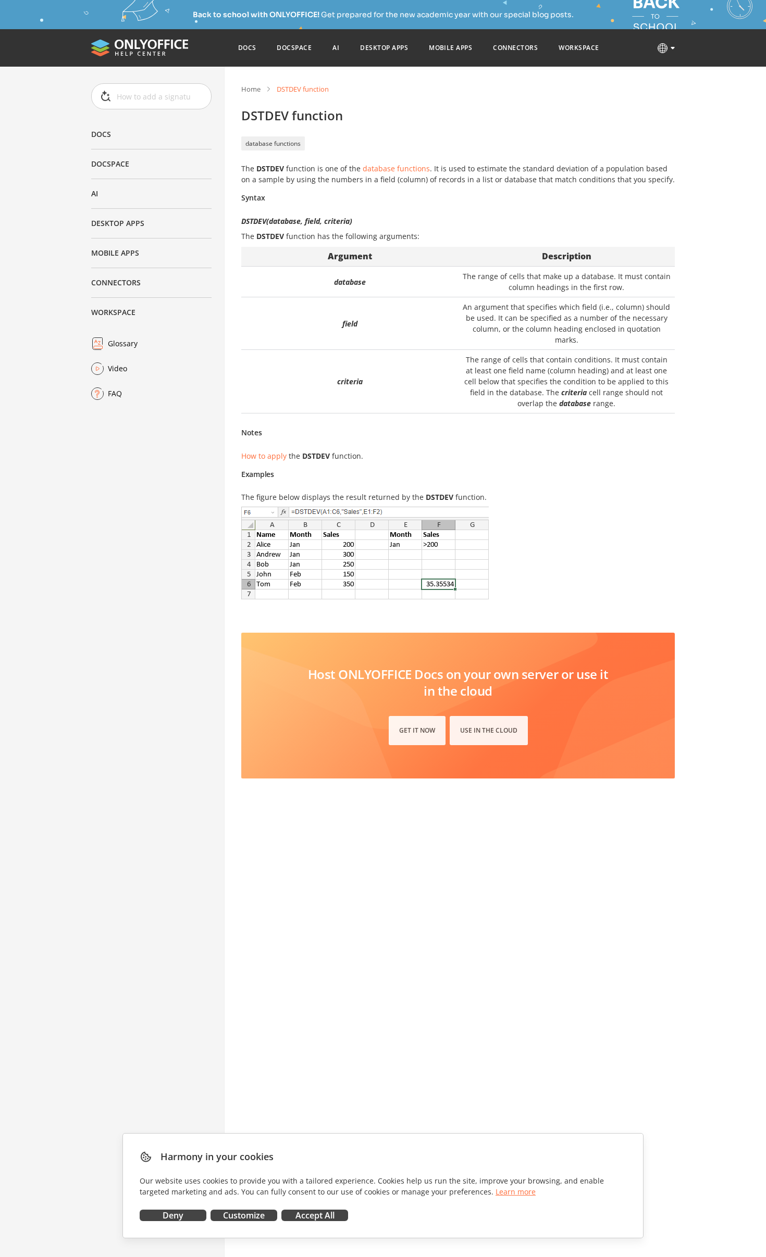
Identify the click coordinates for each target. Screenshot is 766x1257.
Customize (244, 1215)
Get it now (417, 730)
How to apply (264, 456)
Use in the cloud (488, 730)
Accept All (315, 1215)
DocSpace (110, 164)
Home (251, 89)
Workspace (113, 312)
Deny (173, 1215)
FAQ (115, 393)
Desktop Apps (117, 223)
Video (117, 368)
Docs (101, 134)
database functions (273, 143)
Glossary (123, 343)
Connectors (116, 282)
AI (94, 193)
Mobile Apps (115, 253)
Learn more (516, 1192)
